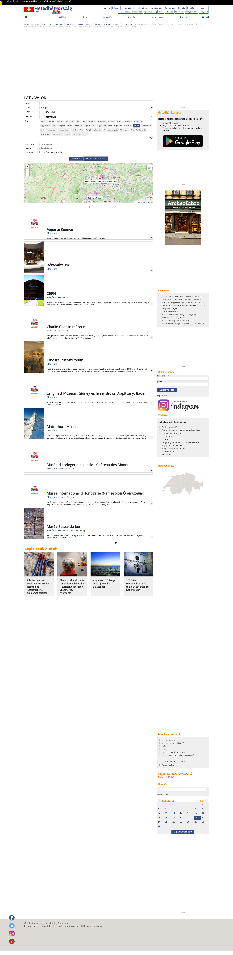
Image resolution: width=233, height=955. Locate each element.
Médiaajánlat (72, 926)
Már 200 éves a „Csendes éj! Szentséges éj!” (179, 314)
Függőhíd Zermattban (172, 445)
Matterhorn (167, 454)
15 (196, 813)
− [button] (27, 170)
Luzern (165, 439)
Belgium (115, 8)
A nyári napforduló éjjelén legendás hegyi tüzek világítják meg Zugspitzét (190, 323)
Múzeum (43, 26)
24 (159, 822)
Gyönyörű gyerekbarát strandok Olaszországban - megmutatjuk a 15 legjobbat (193, 296)
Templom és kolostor (85, 26)
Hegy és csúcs (189, 24)
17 (159, 817)
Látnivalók (107, 17)
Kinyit (151, 137)
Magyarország (191, 12)
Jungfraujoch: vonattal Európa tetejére (180, 442)
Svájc (161, 12)
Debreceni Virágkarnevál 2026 (173, 752)
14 (188, 813)
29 (196, 822)
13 (181, 813)
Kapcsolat (185, 17)
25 (166, 822)
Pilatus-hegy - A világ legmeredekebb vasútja (182, 430)
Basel (38, 24)
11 (166, 813)
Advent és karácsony (142, 24)
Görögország (170, 8)
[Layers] (149, 167)
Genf (164, 758)
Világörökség (131, 26)
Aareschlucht (168, 451)
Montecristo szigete (170, 740)
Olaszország (137, 12)
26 (173, 822)
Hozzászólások (158, 17)
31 (159, 826)
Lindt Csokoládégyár (172, 433)
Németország (124, 12)
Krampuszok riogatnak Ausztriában (175, 320)
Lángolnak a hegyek (170, 308)
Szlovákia (169, 12)
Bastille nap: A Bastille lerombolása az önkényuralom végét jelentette (189, 305)
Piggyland (204, 12)
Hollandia (181, 8)
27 (181, 822)
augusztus (168, 800)
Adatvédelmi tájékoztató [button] (60, 1)
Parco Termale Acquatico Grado (174, 761)
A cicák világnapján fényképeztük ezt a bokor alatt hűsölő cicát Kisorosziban (192, 302)
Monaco (204, 8)
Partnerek (57, 926)
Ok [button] (1, 3)
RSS (83, 926)
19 (173, 817)
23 (203, 817)
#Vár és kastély (78, 530)
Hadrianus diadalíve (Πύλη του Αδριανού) (178, 755)
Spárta (164, 746)
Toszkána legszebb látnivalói (173, 743)
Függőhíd (170, 24)
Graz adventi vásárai (170, 311)
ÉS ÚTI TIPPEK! (166, 776)
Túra (111, 26)
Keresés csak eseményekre (52, 152)
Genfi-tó (50, 24)
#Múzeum (52, 233)
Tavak (74, 26)
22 (196, 817)
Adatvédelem (94, 926)
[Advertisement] (183, 68)
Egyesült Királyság (140, 8)
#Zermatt (63, 430)
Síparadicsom (52, 26)
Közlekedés (200, 24)
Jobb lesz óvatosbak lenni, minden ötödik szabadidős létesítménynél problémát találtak (38, 586)
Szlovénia (179, 12)
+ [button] (27, 166)
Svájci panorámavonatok (174, 448)
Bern (43, 24)
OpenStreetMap (140, 202)
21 (188, 817)
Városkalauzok (29, 24)
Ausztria (107, 8)
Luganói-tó (89, 24)
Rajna (117, 24)
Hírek (84, 17)
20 (181, 817)
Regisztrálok (162, 395)
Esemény (162, 24)
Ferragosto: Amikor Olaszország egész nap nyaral (181, 299)
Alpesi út (154, 24)
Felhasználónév (163, 376)
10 (159, 813)
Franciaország (156, 8)
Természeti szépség (101, 26)
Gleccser (179, 24)
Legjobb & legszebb (31, 26)
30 (203, 822)
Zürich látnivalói (170, 427)
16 (203, 813)
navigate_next (206, 793)
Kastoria (165, 749)
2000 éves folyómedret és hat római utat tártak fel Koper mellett (137, 585)
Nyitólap (62, 17)
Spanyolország (150, 12)
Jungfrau (68, 24)
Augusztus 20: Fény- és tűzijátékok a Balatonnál (104, 583)
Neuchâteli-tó (108, 24)
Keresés (131, 17)
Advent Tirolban (168, 765)
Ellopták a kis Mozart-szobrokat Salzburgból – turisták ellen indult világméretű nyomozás (72, 586)
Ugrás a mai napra (183, 832)
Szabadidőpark (64, 26)
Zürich (131, 24)
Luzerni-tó (98, 24)
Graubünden (59, 24)
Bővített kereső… (163, 794)
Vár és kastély (120, 26)
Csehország (126, 8)
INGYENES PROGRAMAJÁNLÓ (175, 773)
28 (188, 822)
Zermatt (124, 24)
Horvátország (193, 8)
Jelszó (159, 381)
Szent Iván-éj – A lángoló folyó (174, 317)
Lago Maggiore (78, 24)
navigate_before (159, 800)
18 (166, 817)
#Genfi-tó (51, 297)
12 (173, 813)
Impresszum (30, 926)
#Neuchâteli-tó (66, 468)
